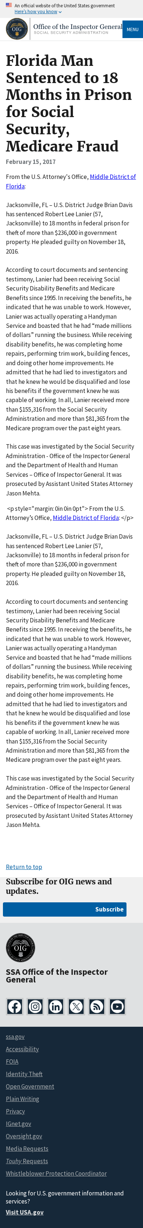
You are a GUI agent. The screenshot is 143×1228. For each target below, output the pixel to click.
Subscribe (109, 909)
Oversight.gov (24, 1136)
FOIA (12, 1061)
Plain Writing (22, 1099)
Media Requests (27, 1149)
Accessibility (22, 1049)
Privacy (15, 1111)
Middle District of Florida (86, 518)
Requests (27, 1161)
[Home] (64, 37)
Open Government (30, 1086)
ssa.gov (15, 1037)
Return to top (24, 867)
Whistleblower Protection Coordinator (56, 1173)
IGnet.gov (18, 1124)
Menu (133, 29)
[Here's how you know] (71, 9)
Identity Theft (24, 1074)
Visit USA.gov (25, 1212)
